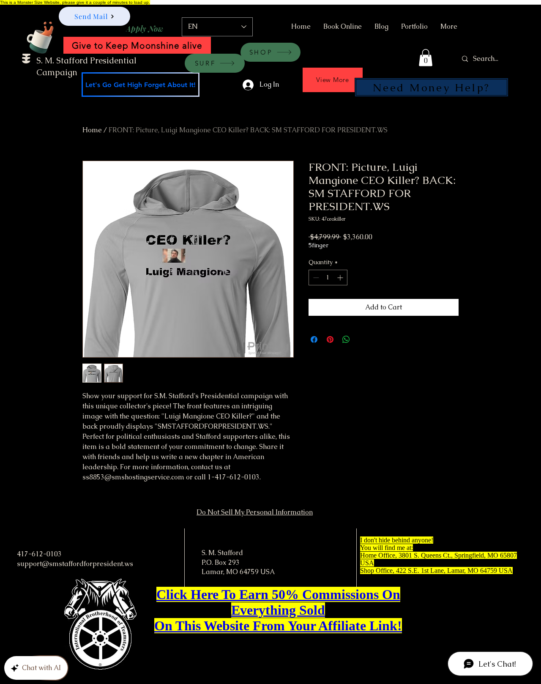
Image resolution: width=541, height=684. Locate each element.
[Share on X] (362, 339)
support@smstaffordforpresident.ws (75, 563)
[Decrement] (315, 277)
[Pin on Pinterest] (330, 339)
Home (92, 130)
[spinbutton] (328, 277)
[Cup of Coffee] (44, 36)
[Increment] (341, 277)
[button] (425, 57)
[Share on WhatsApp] (346, 339)
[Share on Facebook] (314, 339)
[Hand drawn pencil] (342, 64)
